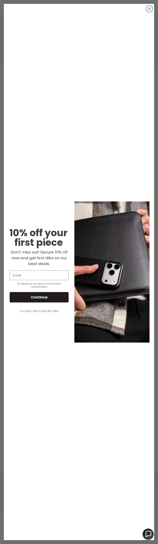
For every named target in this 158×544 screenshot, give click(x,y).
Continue (39, 297)
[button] (148, 534)
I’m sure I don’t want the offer (39, 311)
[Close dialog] (149, 8)
